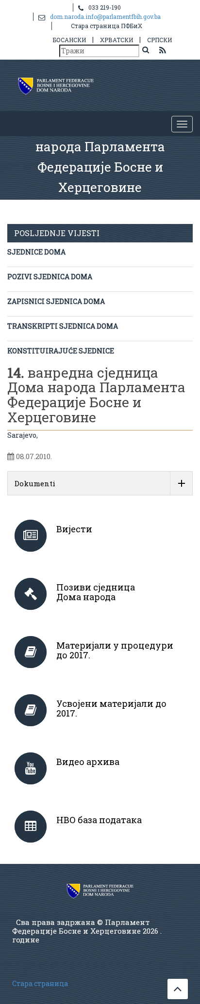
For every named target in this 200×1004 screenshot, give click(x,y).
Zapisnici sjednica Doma (56, 301)
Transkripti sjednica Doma (62, 326)
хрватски (116, 40)
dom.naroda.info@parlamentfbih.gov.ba (105, 16)
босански (69, 40)
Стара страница (40, 983)
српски (159, 40)
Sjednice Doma (36, 251)
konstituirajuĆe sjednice (60, 350)
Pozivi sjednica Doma (49, 276)
